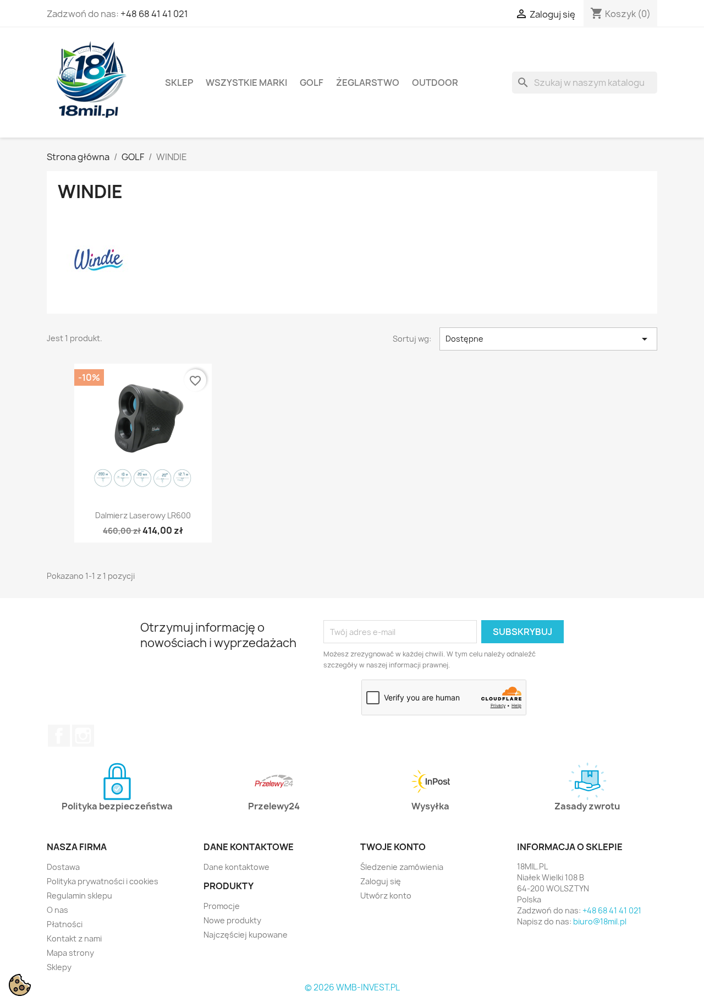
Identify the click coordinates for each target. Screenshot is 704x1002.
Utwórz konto (385, 895)
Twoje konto (393, 847)
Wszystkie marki (246, 82)
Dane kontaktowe (237, 867)
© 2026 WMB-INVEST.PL (352, 987)
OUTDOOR (435, 82)
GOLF (311, 82)
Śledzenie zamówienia (401, 867)
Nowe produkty (232, 920)
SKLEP (179, 82)
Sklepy (59, 967)
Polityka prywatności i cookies (102, 881)
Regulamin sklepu (79, 895)
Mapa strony (70, 953)
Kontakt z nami (74, 938)
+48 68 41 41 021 (154, 14)
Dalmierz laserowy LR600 (143, 515)
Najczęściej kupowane (246, 934)
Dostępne (548, 339)
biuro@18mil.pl (599, 921)
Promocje (222, 906)
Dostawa (63, 867)
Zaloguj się (380, 881)
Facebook (59, 736)
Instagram (83, 736)
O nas (57, 910)
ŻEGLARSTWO (367, 82)
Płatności (64, 924)
